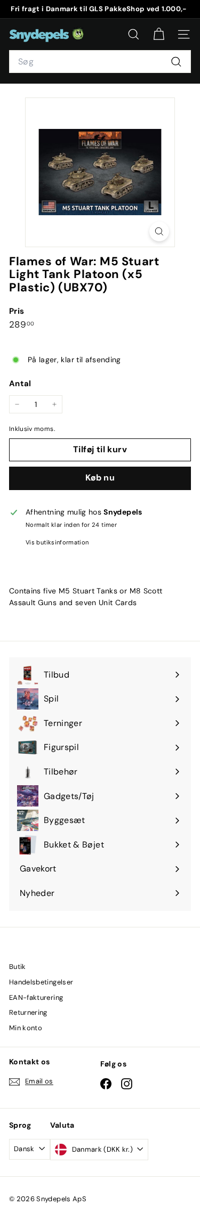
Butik (17, 966)
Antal (20, 383)
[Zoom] (159, 231)
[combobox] (100, 62)
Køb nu (100, 477)
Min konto (25, 1027)
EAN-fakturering (36, 997)
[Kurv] (158, 34)
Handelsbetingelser (41, 982)
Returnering (28, 1012)
